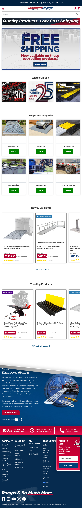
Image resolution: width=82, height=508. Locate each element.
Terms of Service (5, 481)
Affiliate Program (5, 470)
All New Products (40, 270)
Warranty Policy (5, 475)
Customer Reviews (46, 462)
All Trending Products (40, 346)
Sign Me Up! (68, 465)
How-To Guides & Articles (46, 450)
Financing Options (46, 478)
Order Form (19, 468)
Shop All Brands (18, 455)
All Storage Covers (19, 463)
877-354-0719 (71, 429)
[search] (77, 14)
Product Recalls (45, 472)
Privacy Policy (6, 452)
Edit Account (33, 447)
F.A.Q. (45, 445)
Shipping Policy (5, 459)
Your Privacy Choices (46, 484)
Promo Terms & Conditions (6, 465)
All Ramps (18, 459)
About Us (5, 448)
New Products (20, 450)
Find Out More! (10, 413)
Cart (30, 450)
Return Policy (6, 455)
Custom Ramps (45, 456)
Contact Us (5, 445)
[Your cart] (79, 8)
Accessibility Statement (47, 467)
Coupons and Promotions (20, 446)
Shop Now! (42, 3)
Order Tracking (34, 454)
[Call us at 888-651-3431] (75, 8)
